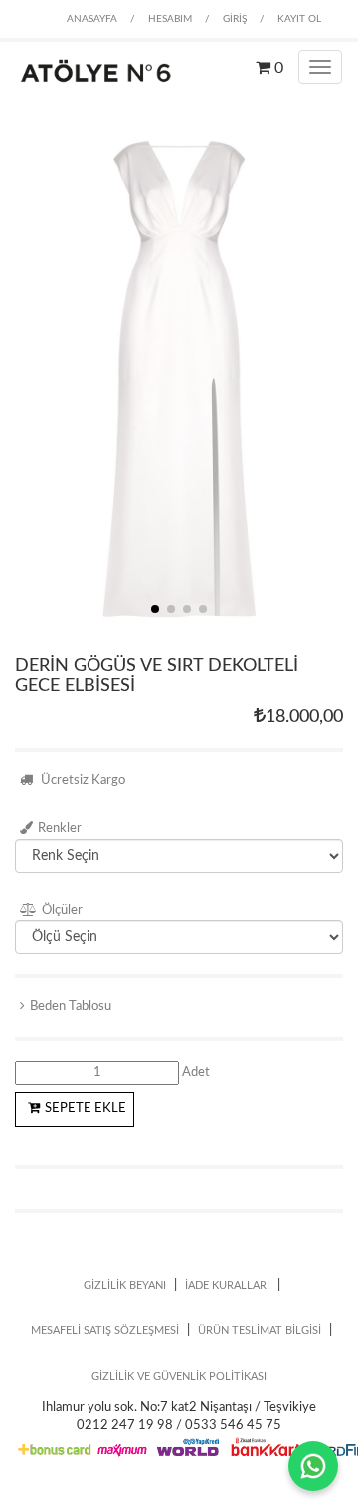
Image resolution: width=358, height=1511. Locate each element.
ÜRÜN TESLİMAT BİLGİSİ (259, 1330)
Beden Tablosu (70, 1006)
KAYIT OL (299, 19)
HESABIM (170, 19)
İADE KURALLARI (227, 1285)
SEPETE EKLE (85, 1108)
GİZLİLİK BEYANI (125, 1285)
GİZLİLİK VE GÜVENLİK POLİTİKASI (179, 1376)
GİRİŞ (235, 19)
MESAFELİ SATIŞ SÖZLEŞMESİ (105, 1330)
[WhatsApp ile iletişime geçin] (313, 1466)
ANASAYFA (92, 19)
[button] (155, 609)
